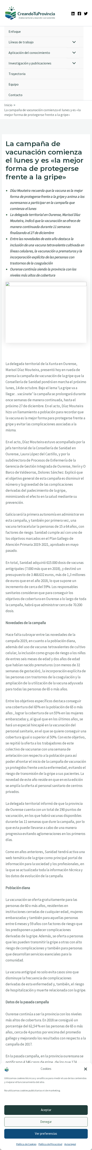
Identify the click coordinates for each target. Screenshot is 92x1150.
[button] (85, 1069)
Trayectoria (17, 74)
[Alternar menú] (73, 42)
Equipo (14, 84)
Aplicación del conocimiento (29, 52)
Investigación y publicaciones (30, 63)
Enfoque (15, 31)
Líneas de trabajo (21, 42)
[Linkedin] (73, 14)
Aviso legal (70, 1144)
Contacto (15, 95)
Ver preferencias (46, 1133)
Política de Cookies (26, 1144)
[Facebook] (79, 14)
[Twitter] (86, 14)
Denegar (46, 1122)
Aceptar (46, 1110)
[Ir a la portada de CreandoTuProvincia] (30, 13)
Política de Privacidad (50, 1144)
